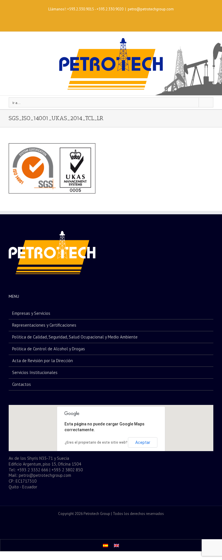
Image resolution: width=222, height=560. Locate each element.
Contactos (21, 384)
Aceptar (142, 442)
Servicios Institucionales (35, 372)
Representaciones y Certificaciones (44, 325)
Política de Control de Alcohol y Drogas (48, 348)
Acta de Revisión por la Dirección (42, 360)
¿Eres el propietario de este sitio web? (96, 442)
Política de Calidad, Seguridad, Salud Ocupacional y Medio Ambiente (75, 337)
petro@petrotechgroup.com (151, 9)
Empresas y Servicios (31, 313)
